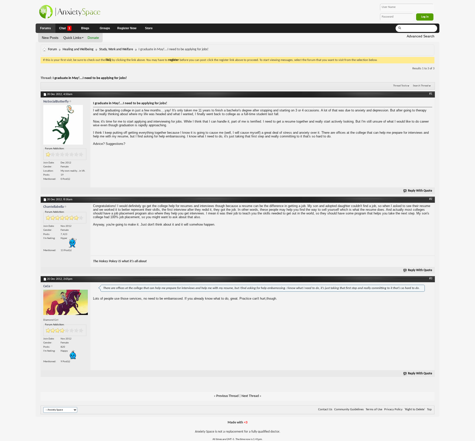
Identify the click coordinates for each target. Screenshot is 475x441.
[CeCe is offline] (65, 303)
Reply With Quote (420, 190)
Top (429, 409)
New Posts (50, 38)
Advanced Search (420, 36)
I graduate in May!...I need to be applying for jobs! (90, 78)
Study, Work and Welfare (116, 49)
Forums (45, 28)
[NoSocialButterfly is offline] (65, 126)
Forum (52, 49)
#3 (430, 278)
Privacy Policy (393, 409)
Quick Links (72, 38)
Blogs (85, 28)
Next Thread (250, 396)
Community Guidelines (349, 409)
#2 (430, 199)
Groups (105, 28)
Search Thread (420, 85)
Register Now (126, 28)
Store (149, 28)
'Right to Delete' (414, 409)
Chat (64, 28)
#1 (430, 93)
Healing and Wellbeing (78, 49)
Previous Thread (227, 396)
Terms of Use (374, 409)
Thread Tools (400, 85)
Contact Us (325, 409)
